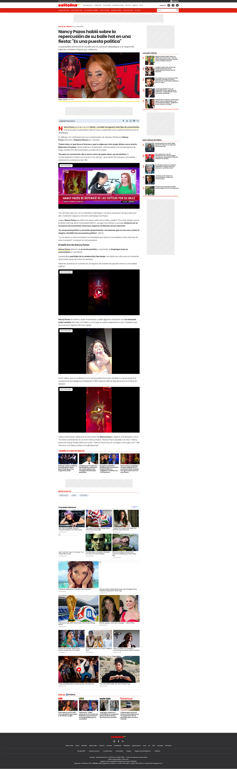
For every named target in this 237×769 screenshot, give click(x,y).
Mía (153, 745)
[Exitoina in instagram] (168, 5)
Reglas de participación (143, 751)
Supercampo (136, 745)
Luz (149, 745)
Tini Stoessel (105, 10)
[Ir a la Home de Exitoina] (69, 5)
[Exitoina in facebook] (173, 5)
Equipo (129, 751)
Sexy (141, 5)
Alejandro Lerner (91, 10)
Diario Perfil (69, 745)
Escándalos (88, 5)
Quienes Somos (94, 751)
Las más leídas (150, 53)
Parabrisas (117, 745)
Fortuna (101, 745)
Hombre (109, 745)
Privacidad (119, 751)
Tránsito (157, 751)
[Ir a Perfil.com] (174, 2)
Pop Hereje (83, 495)
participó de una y (101, 127)
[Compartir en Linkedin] (134, 120)
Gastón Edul (128, 10)
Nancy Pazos (64, 249)
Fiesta (74, 495)
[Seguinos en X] (177, 5)
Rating (137, 10)
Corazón (97, 5)
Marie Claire (93, 745)
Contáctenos (107, 751)
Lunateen (160, 745)
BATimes (168, 745)
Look (144, 745)
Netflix (128, 5)
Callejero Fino (76, 10)
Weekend (126, 745)
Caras (77, 745)
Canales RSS (81, 751)
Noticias (84, 745)
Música (135, 5)
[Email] (138, 121)
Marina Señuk (116, 10)
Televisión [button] (107, 5)
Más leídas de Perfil (152, 140)
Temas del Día (63, 10)
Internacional (118, 5)
